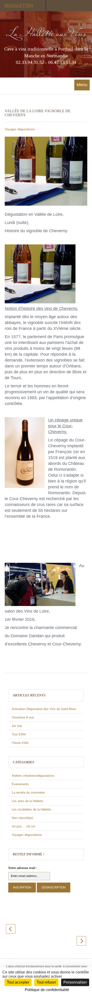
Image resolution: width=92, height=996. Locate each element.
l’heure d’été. (20, 743)
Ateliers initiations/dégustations (33, 775)
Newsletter (18, 5)
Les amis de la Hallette (27, 801)
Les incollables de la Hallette (31, 809)
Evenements (20, 784)
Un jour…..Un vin (23, 826)
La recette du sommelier (28, 792)
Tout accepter (18, 982)
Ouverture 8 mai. (23, 717)
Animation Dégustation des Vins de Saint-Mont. (44, 709)
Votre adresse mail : (22, 868)
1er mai (17, 726)
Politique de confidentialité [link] (47, 990)
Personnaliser (75, 982)
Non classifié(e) (22, 818)
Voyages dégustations (20, 129)
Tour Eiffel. (19, 734)
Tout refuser (46, 982)
